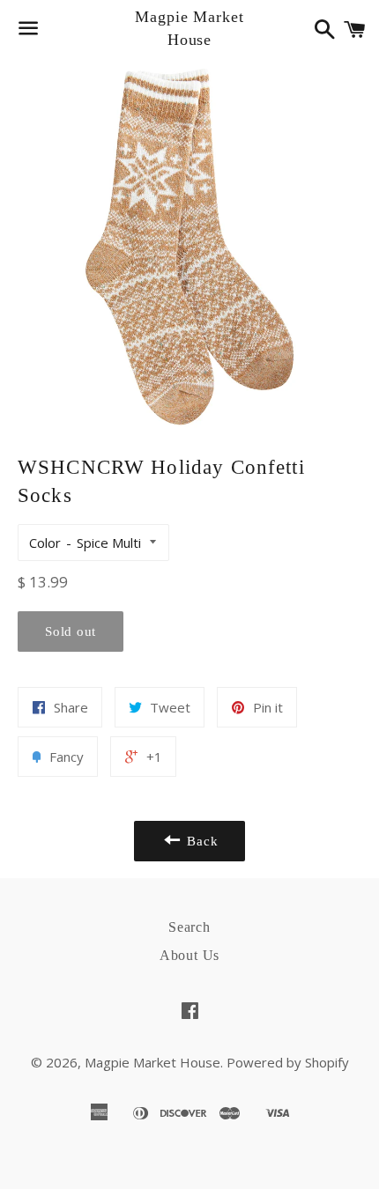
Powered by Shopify (288, 1062)
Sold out (70, 631)
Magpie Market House (189, 28)
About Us (189, 955)
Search (189, 926)
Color (45, 542)
